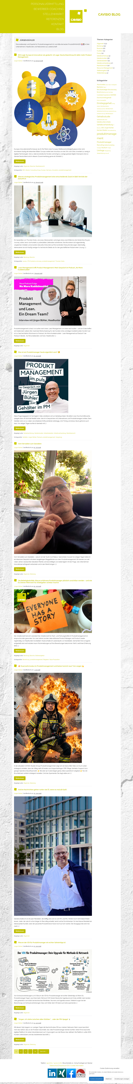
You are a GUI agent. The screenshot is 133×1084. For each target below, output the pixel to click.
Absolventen (101, 84)
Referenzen (55, 19)
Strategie (99, 147)
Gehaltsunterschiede (104, 122)
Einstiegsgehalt (104, 103)
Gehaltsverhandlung (60, 433)
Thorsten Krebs (59, 261)
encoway (39, 261)
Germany (48, 170)
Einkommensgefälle (101, 100)
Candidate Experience (103, 95)
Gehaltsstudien (38, 433)
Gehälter (25, 437)
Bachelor (100, 87)
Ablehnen (109, 1079)
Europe (43, 170)
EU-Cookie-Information (75, 1065)
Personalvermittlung (47, 3)
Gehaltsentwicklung (102, 111)
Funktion (100, 51)
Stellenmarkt (53, 14)
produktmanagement (65, 170)
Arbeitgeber (114, 84)
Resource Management (105, 68)
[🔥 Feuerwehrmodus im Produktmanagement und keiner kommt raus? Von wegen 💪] (48, 718)
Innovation (55, 170)
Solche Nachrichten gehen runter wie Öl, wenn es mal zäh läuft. (42, 790)
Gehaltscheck (109, 108)
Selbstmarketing (109, 145)
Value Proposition (54, 659)
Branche (32, 166)
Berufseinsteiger (102, 89)
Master (105, 130)
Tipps (109, 147)
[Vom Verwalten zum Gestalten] (53, 502)
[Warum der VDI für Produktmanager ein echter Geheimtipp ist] (53, 971)
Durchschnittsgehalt (104, 97)
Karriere (99, 130)
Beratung (26, 257)
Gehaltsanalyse (104, 106)
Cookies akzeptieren (96, 1079)
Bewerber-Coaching (49, 9)
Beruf (105, 87)
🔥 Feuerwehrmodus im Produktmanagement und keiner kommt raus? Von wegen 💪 (51, 666)
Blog (60, 29)
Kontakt (57, 24)
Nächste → (43, 1051)
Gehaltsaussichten (101, 108)
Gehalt (98, 106)
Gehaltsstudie (103, 116)
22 (35, 1051)
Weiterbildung (101, 73)
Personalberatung (111, 130)
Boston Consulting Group (33, 170)
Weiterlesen (20, 160)
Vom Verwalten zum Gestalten (30, 444)
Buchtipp (111, 92)
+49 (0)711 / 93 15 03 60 (54, 1063)
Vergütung (59, 437)
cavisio (25, 261)
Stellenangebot (39, 655)
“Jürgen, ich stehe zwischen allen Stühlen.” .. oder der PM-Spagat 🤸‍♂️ (44, 1019)
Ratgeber (46, 659)
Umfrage (100, 150)
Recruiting (100, 145)
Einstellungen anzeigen (122, 1079)
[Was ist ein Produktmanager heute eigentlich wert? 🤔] (41, 386)
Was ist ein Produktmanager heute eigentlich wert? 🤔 (39, 352)
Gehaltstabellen (48, 433)
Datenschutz (54, 1065)
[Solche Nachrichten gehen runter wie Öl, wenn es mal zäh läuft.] (53, 856)
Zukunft (107, 153)
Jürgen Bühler (32, 437)
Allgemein (27, 166)
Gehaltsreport (109, 113)
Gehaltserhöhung (29, 433)
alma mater (108, 84)
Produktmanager (104, 142)
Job (102, 128)
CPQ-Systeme (31, 261)
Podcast (39, 437)
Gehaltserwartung (101, 113)
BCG (24, 170)
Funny (99, 53)
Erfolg (113, 103)
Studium (104, 147)
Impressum (63, 1065)
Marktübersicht (40, 166)
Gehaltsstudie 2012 (102, 119)
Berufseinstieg (112, 89)
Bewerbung (26, 659)
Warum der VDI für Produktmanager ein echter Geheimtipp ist (42, 942)
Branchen (106, 92)
